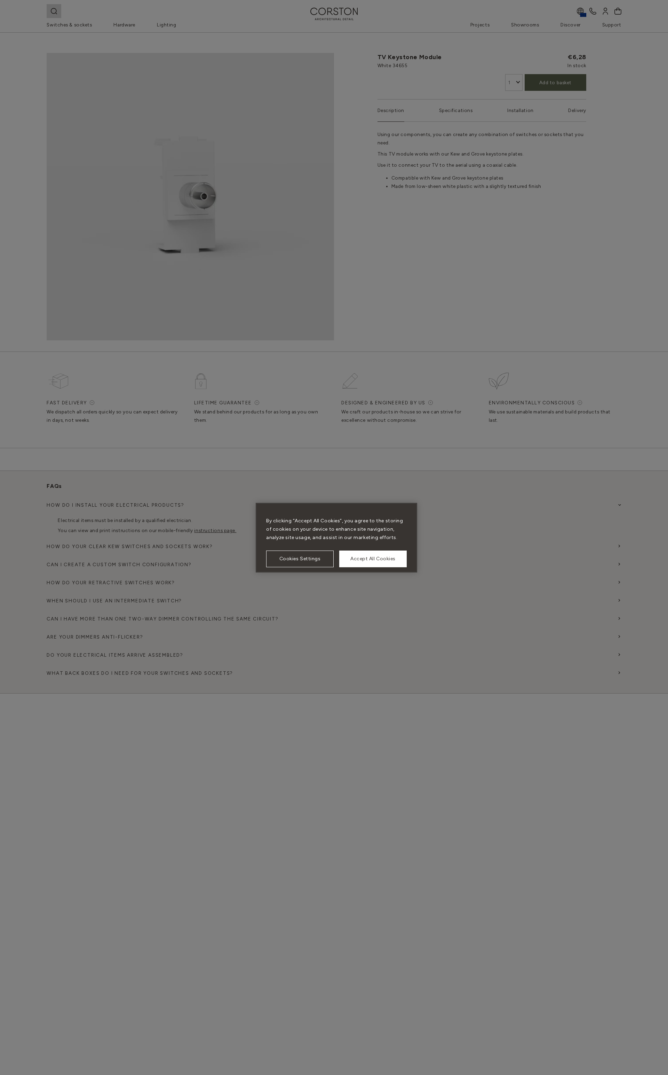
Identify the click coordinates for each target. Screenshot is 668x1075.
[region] (336, 537)
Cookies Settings (300, 559)
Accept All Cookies (373, 559)
